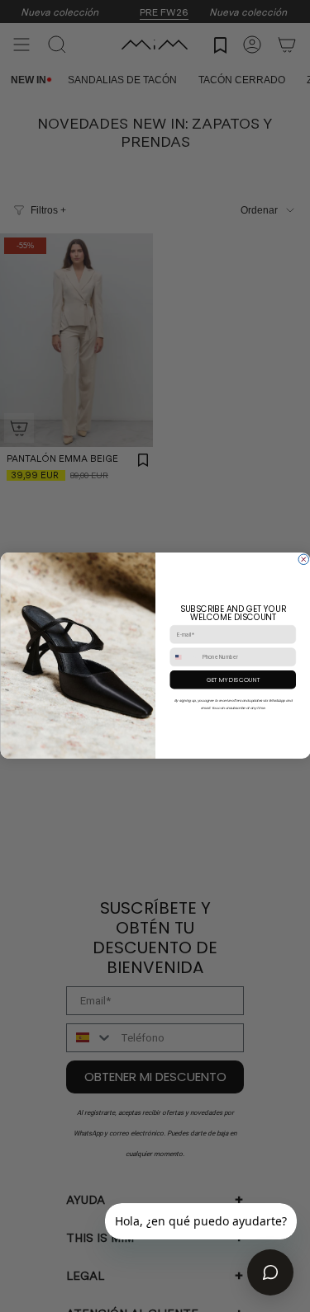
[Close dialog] (303, 559)
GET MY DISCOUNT (233, 680)
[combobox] (184, 658)
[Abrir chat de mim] (270, 1272)
